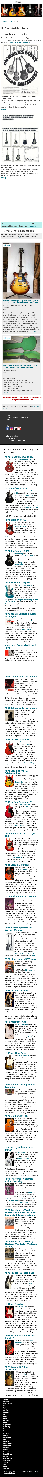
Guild (5, 1423)
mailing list (10, 419)
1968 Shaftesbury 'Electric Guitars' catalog (19, 1180)
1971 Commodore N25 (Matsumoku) (17, 772)
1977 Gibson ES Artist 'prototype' (16, 1368)
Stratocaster (9, 604)
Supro (5, 1462)
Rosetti (33, 621)
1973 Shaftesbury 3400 (17, 488)
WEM (5, 1466)
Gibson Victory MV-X (24, 585)
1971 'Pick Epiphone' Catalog (20, 896)
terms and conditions (16, 238)
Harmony (6, 1427)
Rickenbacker (8, 1452)
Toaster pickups (18, 826)
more (35, 332)
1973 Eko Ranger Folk (16, 1115)
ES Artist (23, 1374)
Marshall (6, 1441)
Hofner (5, 1431)
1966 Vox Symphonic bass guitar (19, 1148)
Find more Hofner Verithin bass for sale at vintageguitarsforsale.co (21, 398)
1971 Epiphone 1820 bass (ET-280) (20, 834)
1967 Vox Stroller (14, 1304)
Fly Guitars (12, 438)
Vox (4, 1464)
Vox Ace (30, 1037)
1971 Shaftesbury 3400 (17, 551)
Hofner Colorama (20, 742)
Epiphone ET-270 (20, 526)
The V (33, 956)
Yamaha (6, 1469)
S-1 (23, 954)
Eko (4, 1406)
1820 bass (14, 861)
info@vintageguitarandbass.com (17, 417)
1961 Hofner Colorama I (18, 739)
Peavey (5, 1450)
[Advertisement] (21, 202)
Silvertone (7, 1460)
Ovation (6, 1448)
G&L (4, 1414)
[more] (3, 109)
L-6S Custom (32, 954)
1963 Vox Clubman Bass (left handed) (20, 1336)
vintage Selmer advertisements (19, 42)
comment (32, 226)
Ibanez (5, 1435)
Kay (4, 1439)
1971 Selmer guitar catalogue (21, 676)
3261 (6, 1198)
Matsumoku (29, 495)
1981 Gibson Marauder (17, 864)
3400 (21, 562)
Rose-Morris (29, 556)
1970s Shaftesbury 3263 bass (20, 959)
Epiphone (6, 1408)
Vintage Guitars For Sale (17, 440)
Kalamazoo (7, 1437)
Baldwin (6, 1402)
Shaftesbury (18, 554)
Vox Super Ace (22, 1024)
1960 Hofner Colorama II (18, 802)
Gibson (5, 1416)
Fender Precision (23, 1159)
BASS (10, 22)
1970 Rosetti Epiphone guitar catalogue (20, 615)
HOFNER (4, 22)
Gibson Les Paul (32, 508)
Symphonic (21, 1152)
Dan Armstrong (9, 1404)
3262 (23, 1198)
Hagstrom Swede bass (25, 459)
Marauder (23, 870)
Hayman (6, 1429)
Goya (5, 1418)
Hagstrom (7, 1425)
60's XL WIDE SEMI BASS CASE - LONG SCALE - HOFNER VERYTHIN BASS (20, 366)
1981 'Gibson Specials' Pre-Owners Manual (19, 928)
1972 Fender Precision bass (19, 1272)
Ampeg (6, 1400)
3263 (32, 1198)
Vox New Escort (23, 1056)
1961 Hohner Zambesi (16, 990)
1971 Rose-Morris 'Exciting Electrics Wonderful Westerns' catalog (21, 1244)
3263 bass (28, 970)
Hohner (6, 1433)
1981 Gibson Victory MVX (18, 582)
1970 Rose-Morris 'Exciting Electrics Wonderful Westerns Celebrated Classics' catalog (21, 1212)
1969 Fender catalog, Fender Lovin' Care (20, 1085)
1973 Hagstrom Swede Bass (19, 456)
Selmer (27, 744)
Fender (5, 1410)
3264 (30, 1192)
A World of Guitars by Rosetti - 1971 (21, 646)
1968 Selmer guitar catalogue (21, 707)
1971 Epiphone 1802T (16, 519)
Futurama (6, 1412)
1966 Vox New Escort (16, 1053)
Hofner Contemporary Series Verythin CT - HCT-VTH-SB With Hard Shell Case (20, 301)
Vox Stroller (21, 1307)
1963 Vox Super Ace (15, 1021)
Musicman (7, 1446)
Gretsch (6, 1420)
